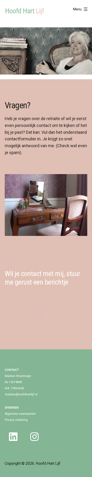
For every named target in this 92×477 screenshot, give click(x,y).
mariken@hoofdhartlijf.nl (21, 394)
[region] (46, 51)
